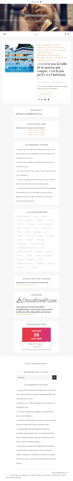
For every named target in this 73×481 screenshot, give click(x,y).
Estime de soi (58, 48)
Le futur (54, 50)
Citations (56, 45)
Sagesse (57, 58)
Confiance (41, 48)
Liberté (20, 240)
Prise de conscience (24, 251)
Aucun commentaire (57, 82)
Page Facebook (56, 475)
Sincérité (48, 255)
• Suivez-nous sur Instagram (36, 132)
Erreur (27, 228)
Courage (31, 224)
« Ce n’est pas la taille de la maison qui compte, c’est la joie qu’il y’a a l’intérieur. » (52, 71)
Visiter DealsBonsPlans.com (26, 314)
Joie (46, 232)
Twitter (64, 475)
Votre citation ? (47, 475)
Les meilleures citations (35, 475)
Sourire (30, 259)
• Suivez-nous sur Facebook (36, 130)
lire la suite (45, 94)
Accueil (11, 475)
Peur (43, 248)
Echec (19, 228)
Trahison (40, 263)
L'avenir (46, 50)
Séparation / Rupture (25, 263)
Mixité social (22, 244)
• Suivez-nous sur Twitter (36, 135)
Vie (53, 60)
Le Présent (50, 236)
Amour (39, 45)
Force (39, 50)
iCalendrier (48, 341)
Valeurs (41, 60)
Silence (38, 255)
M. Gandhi (29, 240)
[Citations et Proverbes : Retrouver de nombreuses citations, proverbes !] (36, 15)
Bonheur (47, 45)
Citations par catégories (21, 475)
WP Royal (18, 477)
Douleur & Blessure (45, 224)
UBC (38, 82)
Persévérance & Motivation (48, 55)
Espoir (49, 48)
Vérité (48, 60)
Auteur (20, 220)
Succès (64, 58)
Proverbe (41, 58)
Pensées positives (44, 53)
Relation (49, 58)
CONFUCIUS (21, 224)
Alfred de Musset (23, 216)
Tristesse (51, 263)
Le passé (62, 50)
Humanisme (37, 232)
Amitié (36, 216)
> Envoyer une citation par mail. (26, 285)
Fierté (19, 232)
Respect (20, 255)
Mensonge (40, 240)
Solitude (20, 259)
